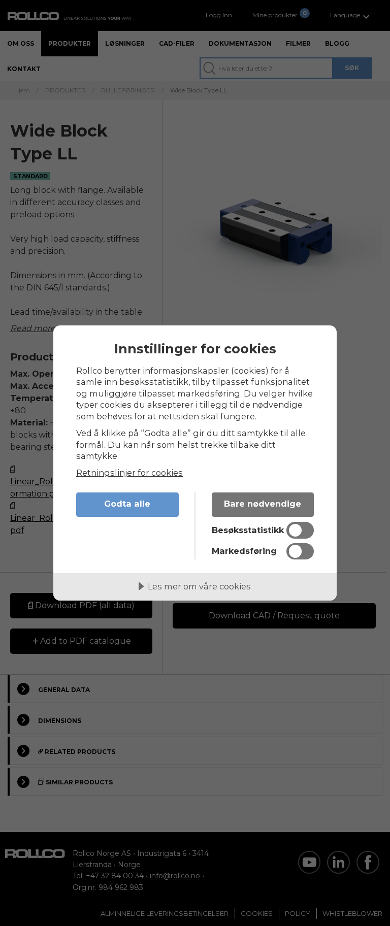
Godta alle (127, 504)
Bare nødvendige (262, 504)
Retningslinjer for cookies (129, 473)
